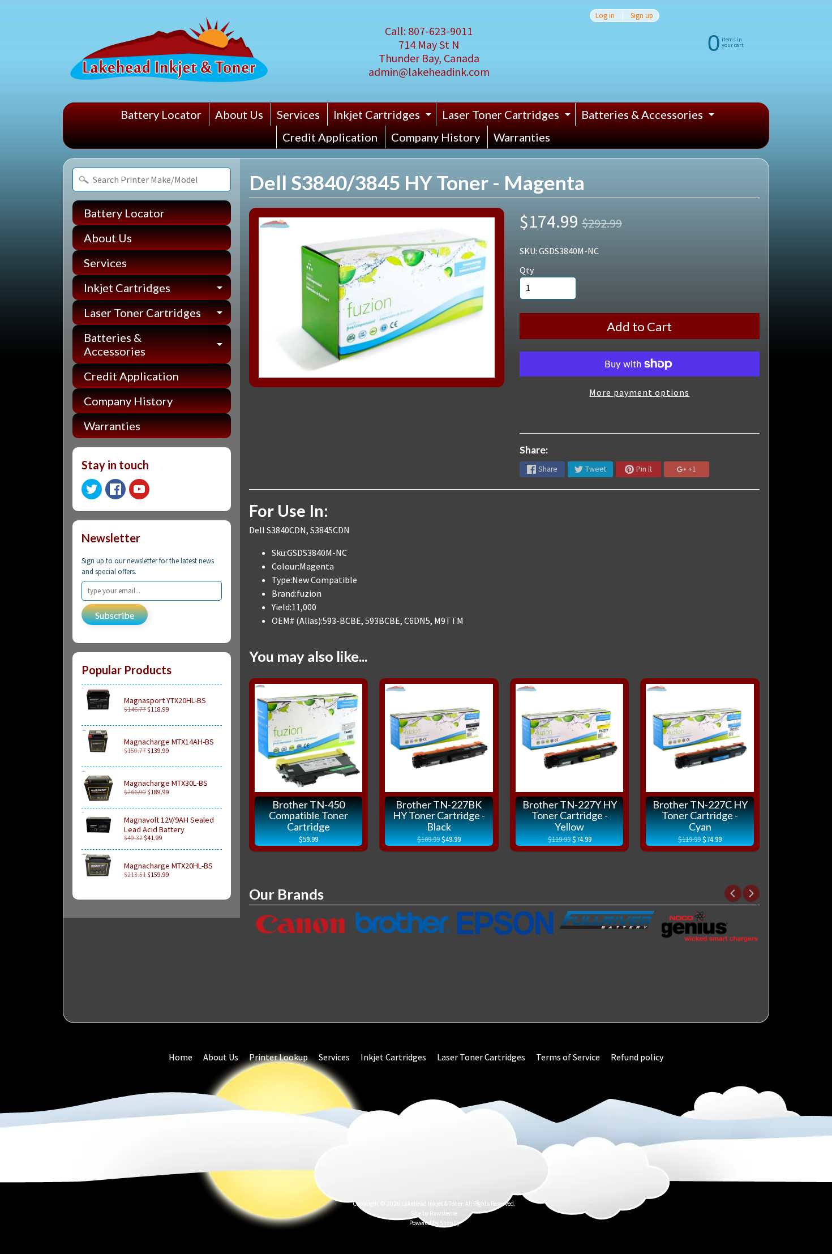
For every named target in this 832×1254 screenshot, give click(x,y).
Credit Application (330, 137)
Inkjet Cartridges (383, 117)
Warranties (522, 137)
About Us (239, 114)
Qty (527, 270)
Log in (605, 15)
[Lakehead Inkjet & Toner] (169, 51)
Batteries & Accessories (649, 117)
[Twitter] (92, 489)
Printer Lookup (278, 1057)
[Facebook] (115, 489)
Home (180, 1057)
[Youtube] (139, 489)
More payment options (639, 392)
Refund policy (637, 1057)
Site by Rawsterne (434, 1213)
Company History (435, 137)
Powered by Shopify (434, 1223)
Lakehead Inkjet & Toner (431, 1204)
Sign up (642, 15)
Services (298, 114)
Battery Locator (161, 114)
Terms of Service (568, 1057)
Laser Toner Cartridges (507, 117)
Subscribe (114, 615)
